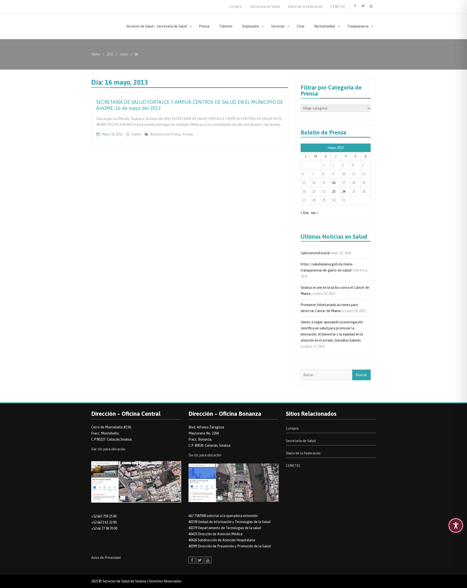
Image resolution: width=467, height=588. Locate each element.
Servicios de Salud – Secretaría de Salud (156, 26)
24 (343, 191)
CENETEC (338, 7)
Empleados (250, 26)
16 (333, 183)
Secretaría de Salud (265, 7)
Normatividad (324, 26)
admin (136, 134)
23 (333, 191)
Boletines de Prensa (165, 134)
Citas (301, 26)
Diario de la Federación (305, 7)
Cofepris (235, 7)
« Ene (305, 213)
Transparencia (357, 26)
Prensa (204, 26)
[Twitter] (363, 5)
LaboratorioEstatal (315, 253)
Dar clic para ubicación (108, 449)
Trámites (226, 26)
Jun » (314, 213)
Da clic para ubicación (205, 455)
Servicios (278, 26)
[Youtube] (371, 5)
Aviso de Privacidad (106, 558)
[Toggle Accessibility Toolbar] (455, 525)
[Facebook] (355, 5)
